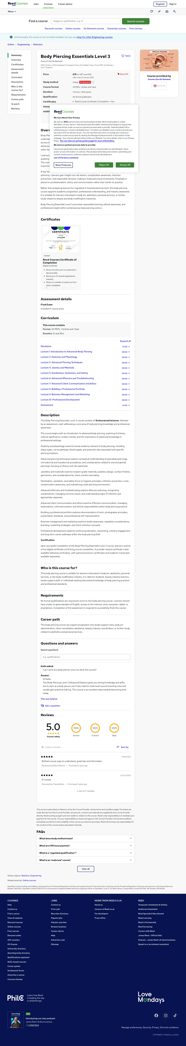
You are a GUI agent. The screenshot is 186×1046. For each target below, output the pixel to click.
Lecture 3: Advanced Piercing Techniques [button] (84, 362)
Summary (16, 55)
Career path (17, 99)
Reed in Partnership (147, 922)
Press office (100, 918)
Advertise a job (58, 940)
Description (17, 81)
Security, (147, 1027)
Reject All (104, 164)
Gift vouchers (13, 940)
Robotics (37, 44)
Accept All (125, 164)
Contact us (12, 909)
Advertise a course (15, 975)
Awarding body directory (18, 953)
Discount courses (53, 28)
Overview (16, 59)
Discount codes (14, 935)
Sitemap (55, 944)
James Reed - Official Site (150, 935)
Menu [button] (10, 11)
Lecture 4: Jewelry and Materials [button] (84, 367)
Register (160, 4)
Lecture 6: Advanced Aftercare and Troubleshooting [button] (84, 378)
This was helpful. (49, 698)
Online (10, 44)
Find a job (55, 909)
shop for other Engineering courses (95, 37)
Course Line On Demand (159, 79)
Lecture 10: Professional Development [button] (84, 399)
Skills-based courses (16, 962)
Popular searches (59, 922)
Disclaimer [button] (84, 346)
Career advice (65, 4)
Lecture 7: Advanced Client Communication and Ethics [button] (84, 383)
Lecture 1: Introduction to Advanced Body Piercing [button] (84, 351)
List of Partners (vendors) (66, 157)
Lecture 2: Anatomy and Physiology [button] (84, 356)
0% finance (12, 944)
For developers (101, 913)
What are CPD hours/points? (54, 845)
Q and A (15, 104)
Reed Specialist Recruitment (151, 913)
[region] (94, 139)
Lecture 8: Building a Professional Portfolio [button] (84, 389)
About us (99, 905)
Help (9, 905)
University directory (16, 948)
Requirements (18, 94)
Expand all (125, 341)
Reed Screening (145, 926)
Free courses (135, 28)
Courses (48, 4)
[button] (93, 82)
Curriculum (16, 77)
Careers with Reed (146, 931)
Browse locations (58, 926)
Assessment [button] (84, 405)
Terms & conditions (169, 1027)
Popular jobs (56, 918)
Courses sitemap (15, 979)
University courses (116, 28)
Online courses (72, 28)
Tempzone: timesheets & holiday (152, 905)
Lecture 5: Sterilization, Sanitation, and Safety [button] (84, 373)
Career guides (13, 966)
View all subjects (14, 918)
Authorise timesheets (148, 909)
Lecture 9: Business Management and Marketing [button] (84, 394)
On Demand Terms (15, 970)
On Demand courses (94, 28)
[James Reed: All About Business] (15, 1020)
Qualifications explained (18, 957)
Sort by (125, 747)
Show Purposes (63, 165)
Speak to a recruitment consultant (153, 944)
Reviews (15, 108)
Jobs (36, 4)
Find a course (38, 21)
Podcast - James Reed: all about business (156, 940)
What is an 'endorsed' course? (55, 860)
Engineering (24, 44)
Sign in (173, 4)
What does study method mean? (56, 838)
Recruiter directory (59, 913)
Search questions (49, 649)
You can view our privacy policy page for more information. (87, 141)
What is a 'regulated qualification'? (57, 853)
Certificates (17, 64)
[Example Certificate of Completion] (61, 239)
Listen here (34, 1025)
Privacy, (156, 1027)
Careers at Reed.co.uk (105, 909)
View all (86, 868)
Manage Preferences (131, 1027)
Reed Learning (144, 918)
